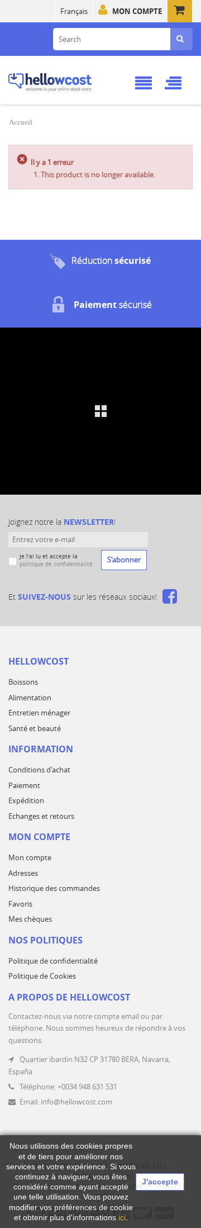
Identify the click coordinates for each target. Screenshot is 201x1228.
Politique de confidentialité (53, 961)
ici (122, 1217)
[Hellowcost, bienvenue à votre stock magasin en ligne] (63, 80)
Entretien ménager (39, 713)
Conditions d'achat (39, 770)
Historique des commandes (54, 888)
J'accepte (160, 1181)
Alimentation (29, 698)
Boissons (23, 682)
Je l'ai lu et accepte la (56, 560)
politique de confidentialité (56, 564)
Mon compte (137, 11)
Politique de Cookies (42, 976)
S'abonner (124, 559)
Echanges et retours (41, 816)
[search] (180, 39)
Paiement (24, 785)
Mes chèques (30, 919)
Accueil (20, 122)
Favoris (20, 904)
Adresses (23, 873)
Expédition (26, 800)
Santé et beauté (34, 728)
